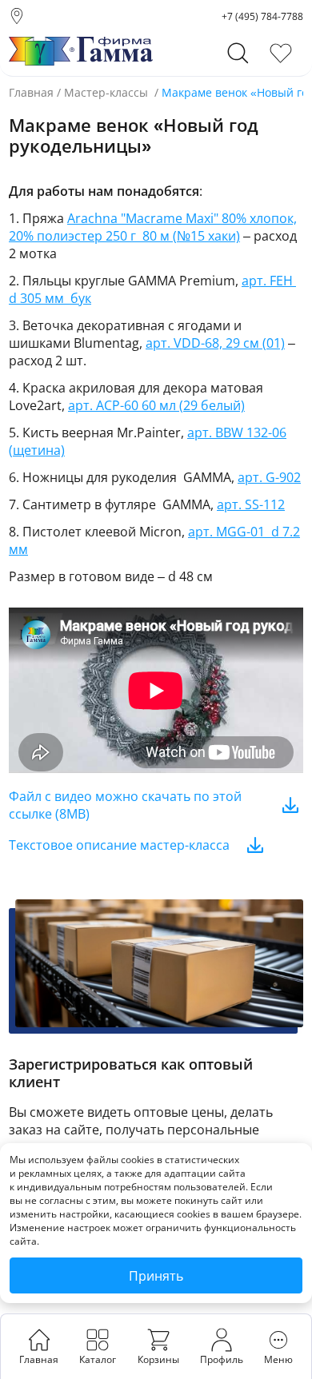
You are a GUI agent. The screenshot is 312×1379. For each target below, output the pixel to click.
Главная (31, 92)
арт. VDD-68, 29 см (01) (215, 343)
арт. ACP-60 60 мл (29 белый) (156, 405)
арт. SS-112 (251, 504)
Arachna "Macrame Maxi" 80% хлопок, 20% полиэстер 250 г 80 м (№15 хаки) (153, 227)
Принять (156, 1276)
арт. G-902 (269, 477)
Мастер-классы (106, 92)
